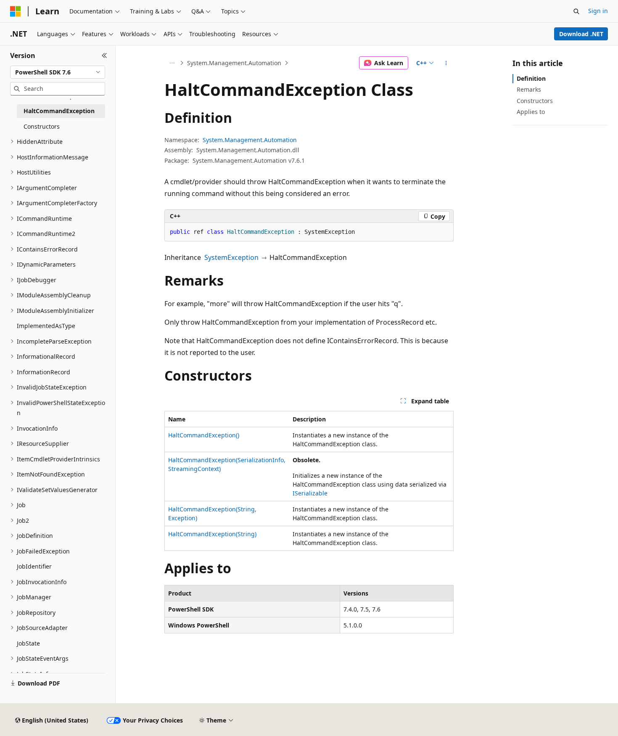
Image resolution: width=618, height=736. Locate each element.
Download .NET (581, 34)
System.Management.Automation (234, 63)
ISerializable (310, 493)
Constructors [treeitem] (42, 126)
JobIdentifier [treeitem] (34, 566)
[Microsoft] (15, 11)
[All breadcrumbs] (171, 63)
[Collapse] (104, 55)
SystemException (231, 257)
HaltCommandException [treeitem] (59, 111)
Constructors (535, 101)
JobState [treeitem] (28, 643)
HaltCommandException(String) (212, 534)
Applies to (531, 112)
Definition (531, 78)
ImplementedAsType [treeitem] (46, 326)
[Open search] (576, 11)
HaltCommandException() (203, 435)
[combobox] (57, 72)
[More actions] (446, 63)
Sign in (598, 11)
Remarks (529, 89)
